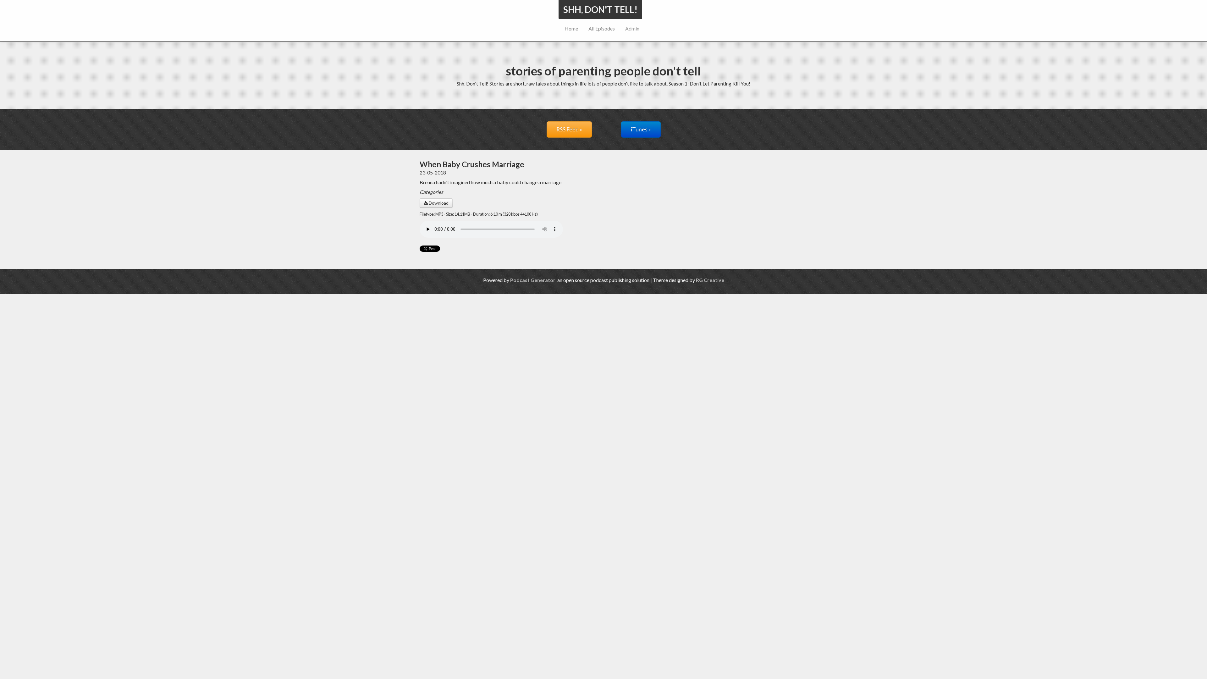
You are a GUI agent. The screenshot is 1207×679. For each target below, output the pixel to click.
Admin (632, 28)
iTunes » (641, 129)
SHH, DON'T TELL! (600, 9)
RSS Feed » (569, 129)
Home (571, 28)
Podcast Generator (532, 280)
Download (438, 203)
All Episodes (601, 28)
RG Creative (710, 280)
